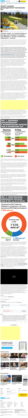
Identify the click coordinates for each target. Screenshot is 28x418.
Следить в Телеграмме (7, 347)
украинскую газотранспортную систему (7, 54)
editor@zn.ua (8, 394)
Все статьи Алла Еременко (5, 299)
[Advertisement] (14, 105)
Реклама (2, 392)
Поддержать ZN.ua (23, 1)
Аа (19, 1)
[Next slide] (26, 3)
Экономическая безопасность (9, 405)
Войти (17, 1)
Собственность (22, 406)
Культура (15, 406)
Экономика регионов (3, 407)
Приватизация (2, 406)
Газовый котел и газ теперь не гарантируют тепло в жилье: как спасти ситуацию (6, 383)
